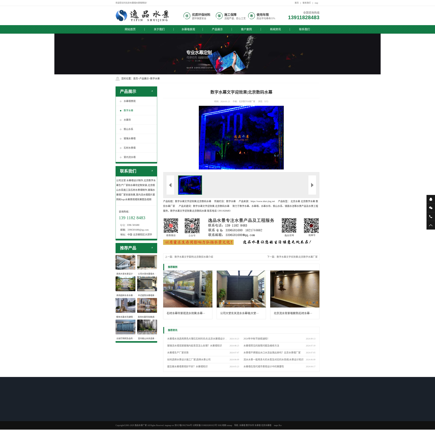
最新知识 (150, 406)
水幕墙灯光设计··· (153, 413)
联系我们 (307, 3)
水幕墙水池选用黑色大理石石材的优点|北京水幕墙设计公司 (198, 338)
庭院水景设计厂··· (129, 418)
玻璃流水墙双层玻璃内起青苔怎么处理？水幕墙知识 (194, 345)
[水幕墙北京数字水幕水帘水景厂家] (143, 15)
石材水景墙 (130, 148)
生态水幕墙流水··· (129, 427)
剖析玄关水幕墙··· (153, 422)
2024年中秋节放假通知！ (256, 338)
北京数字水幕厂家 (247, 101)
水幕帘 (127, 120)
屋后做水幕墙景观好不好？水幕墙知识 (187, 366)
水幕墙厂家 (221, 427)
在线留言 (244, 427)
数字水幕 (155, 78)
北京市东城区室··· (201, 427)
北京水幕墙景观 (200, 413)
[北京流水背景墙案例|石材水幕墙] (294, 289)
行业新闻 (220, 418)
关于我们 (159, 29)
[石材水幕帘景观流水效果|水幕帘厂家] (187, 289)
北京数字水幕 (308, 201)
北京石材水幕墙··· (129, 413)
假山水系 (128, 129)
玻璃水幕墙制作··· (129, 422)
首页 (297, 3)
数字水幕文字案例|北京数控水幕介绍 (194, 257)
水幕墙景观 (188, 29)
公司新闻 (220, 413)
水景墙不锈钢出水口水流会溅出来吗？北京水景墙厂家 (272, 352)
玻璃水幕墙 (130, 138)
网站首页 (130, 29)
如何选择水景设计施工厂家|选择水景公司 (189, 359)
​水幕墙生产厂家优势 (178, 352)
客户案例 (246, 29)
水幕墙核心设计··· (153, 418)
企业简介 (244, 413)
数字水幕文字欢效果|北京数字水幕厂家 (297, 257)
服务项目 (244, 422)
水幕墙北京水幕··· (201, 418)
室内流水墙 (130, 157)
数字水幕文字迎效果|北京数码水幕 (193, 201)
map (316, 3)
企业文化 (244, 418)
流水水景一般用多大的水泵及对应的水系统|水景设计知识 (273, 359)
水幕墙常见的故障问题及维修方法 (261, 345)
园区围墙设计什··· (153, 427)
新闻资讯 (275, 29)
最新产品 (126, 406)
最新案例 (198, 406)
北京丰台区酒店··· (201, 422)
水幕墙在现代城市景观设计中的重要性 (263, 366)
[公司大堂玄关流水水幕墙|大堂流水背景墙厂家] (241, 289)
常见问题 (220, 422)
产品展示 (217, 29)
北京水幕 (295, 201)
